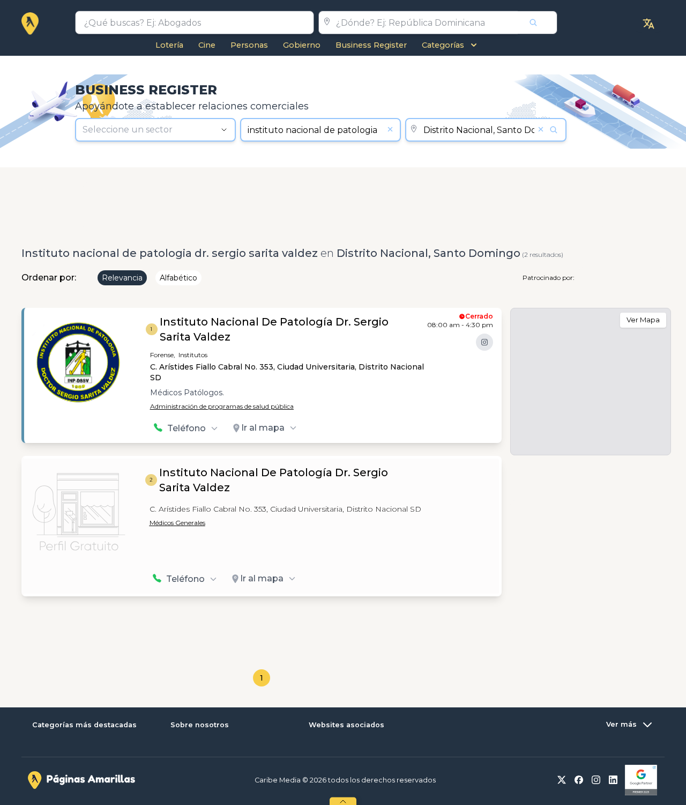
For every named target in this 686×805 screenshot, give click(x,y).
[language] (648, 23)
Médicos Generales (177, 523)
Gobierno (301, 45)
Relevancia (122, 278)
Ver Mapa (643, 319)
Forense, (162, 355)
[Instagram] (484, 342)
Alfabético (178, 278)
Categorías (443, 45)
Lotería (169, 45)
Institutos (192, 355)
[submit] (537, 22)
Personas (249, 45)
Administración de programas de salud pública (222, 406)
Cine (206, 45)
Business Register (371, 45)
